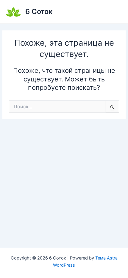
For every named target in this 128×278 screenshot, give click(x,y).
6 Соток (39, 11)
